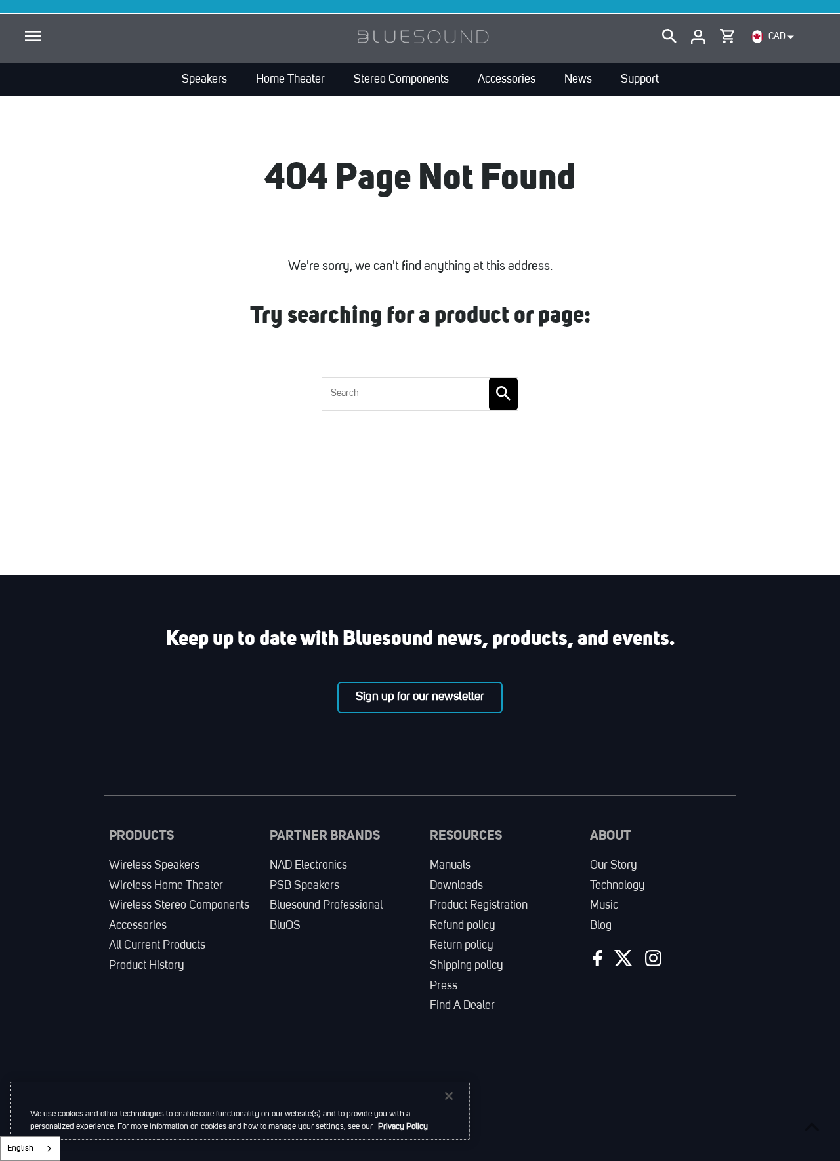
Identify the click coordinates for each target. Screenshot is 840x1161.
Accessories (138, 926)
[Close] (448, 1096)
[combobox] (30, 1148)
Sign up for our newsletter (420, 696)
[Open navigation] (33, 36)
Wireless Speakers (154, 865)
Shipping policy (466, 966)
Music (604, 905)
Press (443, 986)
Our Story (613, 865)
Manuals (450, 865)
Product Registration (479, 905)
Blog (601, 926)
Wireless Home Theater (166, 886)
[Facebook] (596, 961)
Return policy (462, 945)
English (20, 1148)
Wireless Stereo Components (179, 905)
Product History (146, 966)
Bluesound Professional (326, 905)
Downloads (456, 886)
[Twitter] (622, 961)
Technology (617, 886)
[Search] (669, 36)
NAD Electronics (308, 865)
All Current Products (157, 945)
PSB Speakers (304, 886)
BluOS (285, 926)
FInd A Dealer (462, 1006)
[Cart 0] (727, 33)
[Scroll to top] (812, 1126)
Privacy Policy (403, 1126)
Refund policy (462, 926)
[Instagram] (652, 961)
